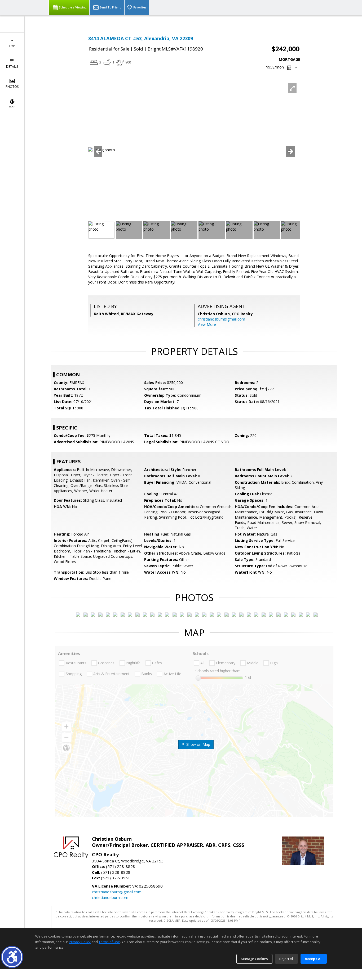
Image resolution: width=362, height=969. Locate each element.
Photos (12, 86)
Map (12, 107)
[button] (12, 957)
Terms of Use (109, 941)
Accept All (314, 958)
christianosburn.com (110, 897)
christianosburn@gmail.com (221, 319)
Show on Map (197, 744)
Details (12, 66)
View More (207, 324)
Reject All (286, 958)
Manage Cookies (254, 958)
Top (12, 46)
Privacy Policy (80, 941)
